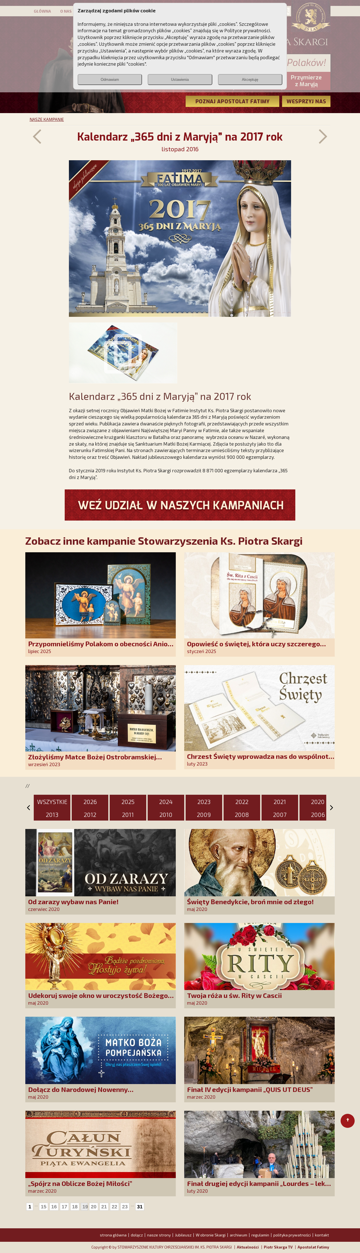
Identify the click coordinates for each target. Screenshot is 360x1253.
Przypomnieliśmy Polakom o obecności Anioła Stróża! (101, 648)
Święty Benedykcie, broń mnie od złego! (250, 901)
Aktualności (248, 1247)
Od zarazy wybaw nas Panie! (73, 901)
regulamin (260, 1235)
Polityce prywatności (247, 30)
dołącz (137, 1235)
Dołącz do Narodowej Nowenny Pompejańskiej (78, 1093)
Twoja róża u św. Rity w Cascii (234, 995)
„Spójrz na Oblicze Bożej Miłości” (80, 1183)
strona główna (113, 1235)
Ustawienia (180, 79)
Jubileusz (183, 1235)
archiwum (238, 1235)
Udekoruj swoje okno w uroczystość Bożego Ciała (98, 999)
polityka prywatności (292, 1235)
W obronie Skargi (211, 1235)
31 (140, 1207)
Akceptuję (250, 79)
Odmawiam (110, 79)
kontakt (322, 1235)
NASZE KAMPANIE (47, 119)
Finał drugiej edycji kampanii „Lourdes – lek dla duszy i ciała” (256, 1187)
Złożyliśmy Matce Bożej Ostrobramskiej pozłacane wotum (92, 761)
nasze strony (159, 1235)
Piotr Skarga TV (278, 1247)
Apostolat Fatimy (313, 1247)
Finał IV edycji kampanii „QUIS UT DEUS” (250, 1089)
